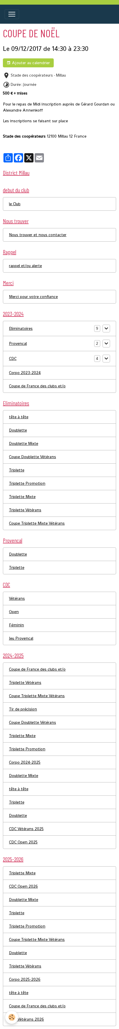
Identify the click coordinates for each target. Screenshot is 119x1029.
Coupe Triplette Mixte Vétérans (37, 523)
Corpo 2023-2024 (25, 372)
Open (14, 611)
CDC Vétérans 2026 (26, 1019)
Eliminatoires (21, 328)
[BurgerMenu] (12, 14)
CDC (12, 358)
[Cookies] (11, 1017)
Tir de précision (23, 709)
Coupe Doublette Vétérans (32, 456)
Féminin (16, 625)
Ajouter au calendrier (30, 62)
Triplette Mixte (22, 496)
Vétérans (17, 598)
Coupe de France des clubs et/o (37, 385)
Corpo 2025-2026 (24, 979)
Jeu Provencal (21, 638)
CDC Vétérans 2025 (26, 828)
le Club (15, 203)
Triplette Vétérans (25, 509)
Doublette (18, 430)
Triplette (16, 470)
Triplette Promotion (27, 483)
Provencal (18, 343)
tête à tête (18, 416)
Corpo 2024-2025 (24, 762)
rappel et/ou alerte (25, 265)
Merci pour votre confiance (33, 296)
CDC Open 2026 (23, 886)
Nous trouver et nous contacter (37, 234)
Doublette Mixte (23, 443)
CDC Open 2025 (23, 842)
